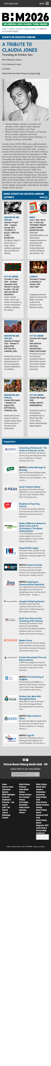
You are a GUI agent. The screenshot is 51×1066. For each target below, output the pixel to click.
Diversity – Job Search (8, 803)
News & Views (7, 786)
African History (25, 794)
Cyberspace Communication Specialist (31, 583)
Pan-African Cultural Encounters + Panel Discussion (38, 347)
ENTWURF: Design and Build (35, 846)
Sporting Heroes (22, 811)
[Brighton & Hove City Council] (10, 506)
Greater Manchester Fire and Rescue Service (32, 658)
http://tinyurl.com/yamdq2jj (28, 73)
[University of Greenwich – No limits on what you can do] (10, 449)
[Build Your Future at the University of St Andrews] (10, 620)
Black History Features (24, 785)
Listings (12, 29)
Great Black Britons (23, 790)
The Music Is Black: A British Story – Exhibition (11, 234)
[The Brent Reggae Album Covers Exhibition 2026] (38, 208)
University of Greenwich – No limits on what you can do (33, 449)
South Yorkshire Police (29, 486)
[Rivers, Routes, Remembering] (38, 386)
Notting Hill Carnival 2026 (10, 349)
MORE (42, 197)
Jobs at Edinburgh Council (6, 815)
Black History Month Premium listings (42, 805)
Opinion (5, 792)
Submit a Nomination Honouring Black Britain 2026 (41, 794)
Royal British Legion (29, 547)
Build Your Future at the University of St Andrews (31, 619)
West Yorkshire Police (30, 717)
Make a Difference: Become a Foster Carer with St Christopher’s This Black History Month (32, 527)
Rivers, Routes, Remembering (37, 404)
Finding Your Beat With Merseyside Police (30, 697)
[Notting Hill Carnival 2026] (12, 326)
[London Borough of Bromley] (10, 469)
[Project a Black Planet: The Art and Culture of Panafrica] (12, 267)
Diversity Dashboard (6, 798)
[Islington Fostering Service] (10, 601)
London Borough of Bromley (32, 468)
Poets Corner (24, 807)
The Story (34, 286)
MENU (41, 3)
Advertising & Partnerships (41, 829)
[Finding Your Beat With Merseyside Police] (10, 698)
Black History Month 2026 (41, 785)
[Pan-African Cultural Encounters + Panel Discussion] (38, 326)
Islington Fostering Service (31, 601)
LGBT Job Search (6, 808)
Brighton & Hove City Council (29, 505)
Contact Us (40, 833)
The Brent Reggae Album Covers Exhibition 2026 (38, 227)
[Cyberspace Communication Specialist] (10, 583)
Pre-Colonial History (24, 798)
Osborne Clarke (34, 564)
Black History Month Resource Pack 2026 (42, 814)
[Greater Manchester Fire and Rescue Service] (10, 657)
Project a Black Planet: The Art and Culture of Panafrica (11, 290)
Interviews (6, 789)
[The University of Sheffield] (10, 678)
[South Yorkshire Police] (10, 489)
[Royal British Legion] (10, 551)
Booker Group (25, 640)
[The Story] (38, 267)
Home (4, 29)
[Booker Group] (10, 640)
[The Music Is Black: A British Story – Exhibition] (12, 208)
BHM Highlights (8, 794)
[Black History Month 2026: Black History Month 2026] (25, 19)
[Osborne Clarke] (10, 567)
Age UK (30, 735)
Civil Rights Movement (23, 803)
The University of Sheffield (31, 678)
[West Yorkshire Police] (10, 718)
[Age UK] (10, 738)
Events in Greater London (26, 29)
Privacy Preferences (42, 837)
